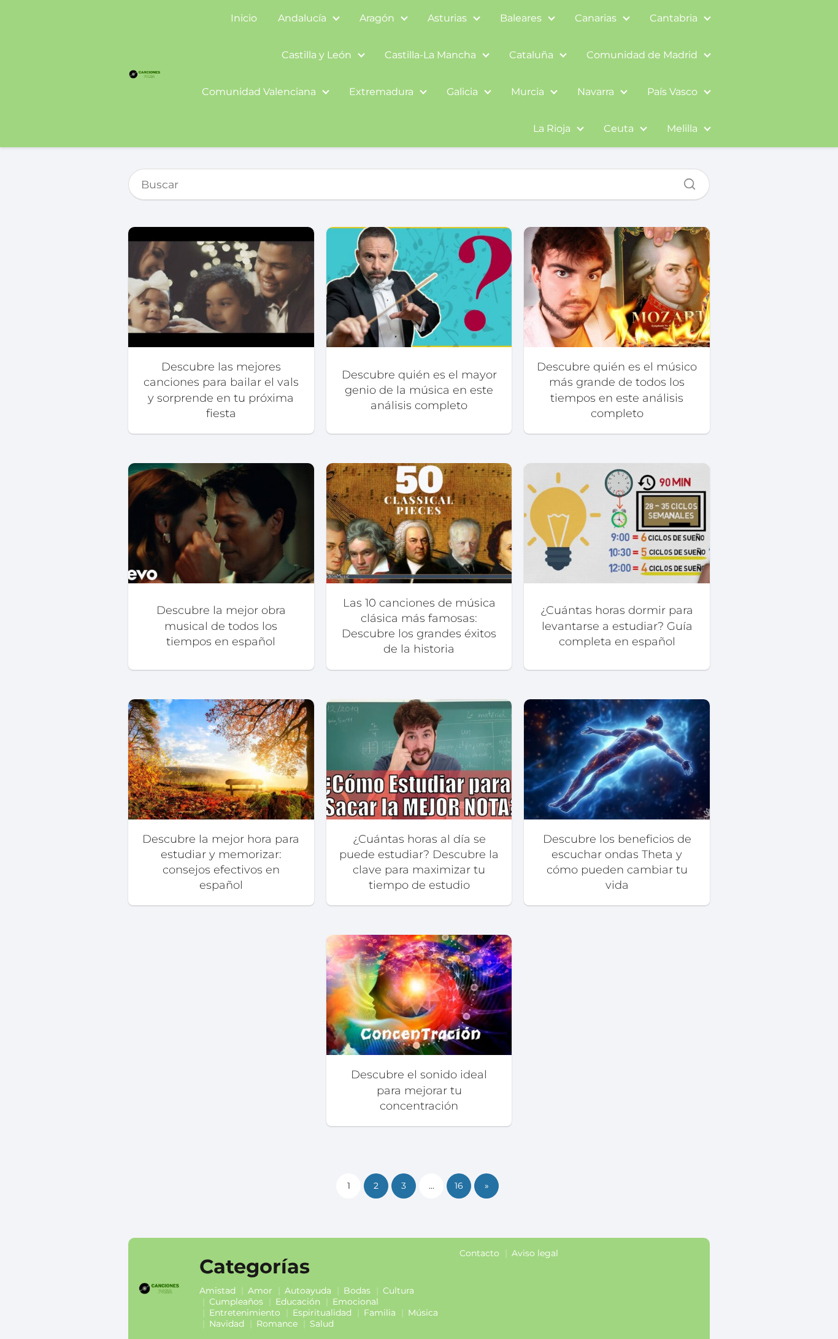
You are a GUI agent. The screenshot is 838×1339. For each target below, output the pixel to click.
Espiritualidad (322, 1312)
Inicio (244, 18)
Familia (380, 1312)
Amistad (217, 1290)
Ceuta (619, 128)
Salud (322, 1323)
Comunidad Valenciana (259, 92)
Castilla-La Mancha (430, 55)
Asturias (447, 18)
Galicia (462, 92)
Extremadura (381, 92)
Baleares (521, 18)
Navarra (595, 92)
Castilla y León (317, 55)
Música (423, 1312)
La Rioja (552, 128)
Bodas (357, 1290)
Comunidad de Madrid (642, 55)
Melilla (682, 128)
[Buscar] (685, 181)
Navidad (226, 1323)
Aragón (376, 18)
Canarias (596, 18)
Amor (260, 1290)
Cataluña (531, 55)
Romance (277, 1323)
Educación (297, 1301)
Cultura (398, 1290)
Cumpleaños (236, 1301)
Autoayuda (308, 1290)
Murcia (527, 92)
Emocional (356, 1301)
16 (459, 1185)
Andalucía (302, 18)
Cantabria (674, 18)
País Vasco (672, 92)
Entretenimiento (244, 1312)
